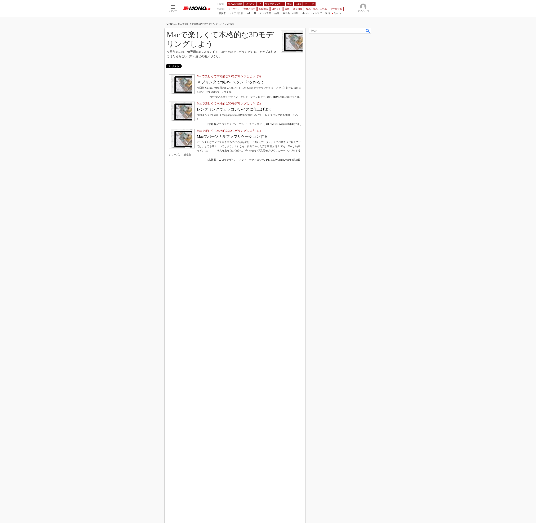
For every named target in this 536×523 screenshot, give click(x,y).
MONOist (171, 24)
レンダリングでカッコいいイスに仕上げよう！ (236, 109)
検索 (368, 31)
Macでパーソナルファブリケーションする (232, 136)
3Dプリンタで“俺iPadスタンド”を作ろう (230, 82)
